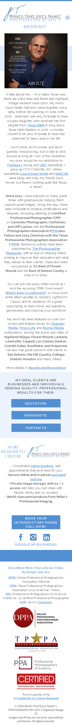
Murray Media (53, 328)
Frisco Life (27, 328)
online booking (41, 466)
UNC (43, 165)
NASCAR (61, 174)
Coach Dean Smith (34, 174)
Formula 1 (14, 165)
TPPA (17, 38)
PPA (54, 231)
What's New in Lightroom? (26, 293)
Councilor (45, 602)
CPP (23, 602)
